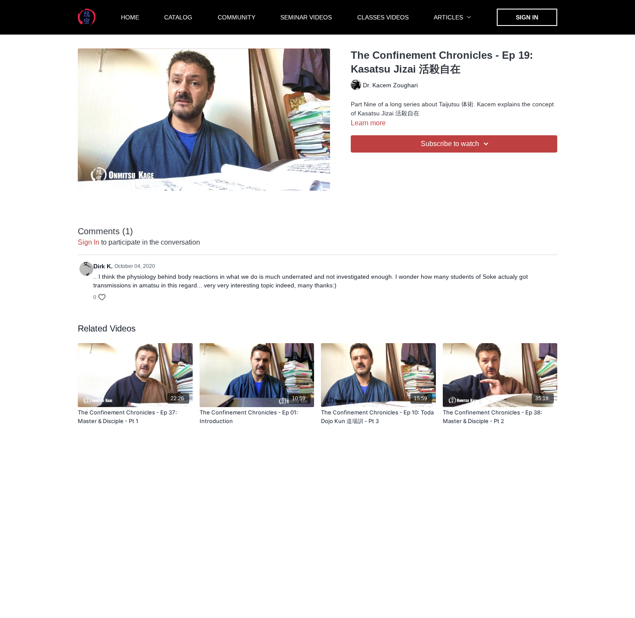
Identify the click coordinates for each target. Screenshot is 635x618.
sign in (88, 242)
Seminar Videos (306, 17)
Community (236, 17)
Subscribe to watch (450, 143)
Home (130, 17)
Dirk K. (103, 266)
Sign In (527, 17)
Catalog (178, 17)
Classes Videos (383, 17)
